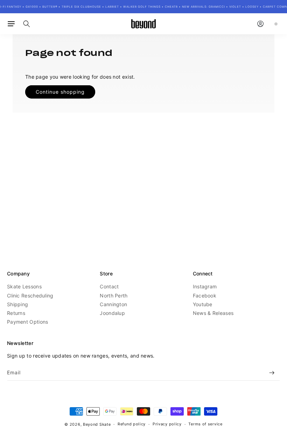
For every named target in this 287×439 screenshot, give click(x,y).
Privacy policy (167, 424)
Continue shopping (60, 92)
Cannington (113, 304)
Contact (109, 286)
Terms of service (205, 424)
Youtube (202, 304)
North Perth (113, 295)
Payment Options (27, 322)
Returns (16, 313)
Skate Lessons (24, 286)
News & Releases (213, 313)
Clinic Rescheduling (30, 295)
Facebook (204, 295)
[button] (11, 23)
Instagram (205, 286)
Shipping (17, 304)
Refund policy (132, 424)
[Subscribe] (272, 373)
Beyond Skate (97, 424)
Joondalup (112, 313)
